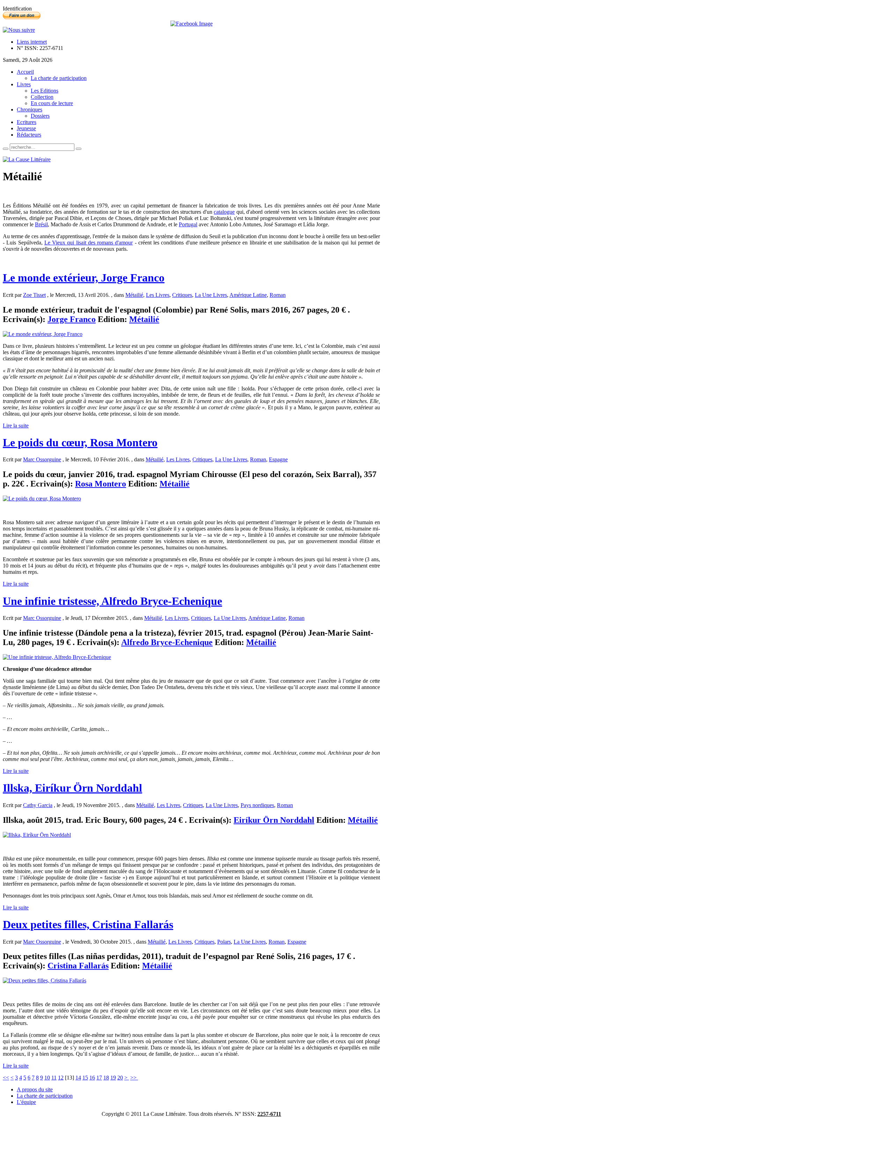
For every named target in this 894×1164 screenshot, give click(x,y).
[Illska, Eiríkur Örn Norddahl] (37, 835)
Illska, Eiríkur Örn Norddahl (72, 788)
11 (54, 1078)
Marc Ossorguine (42, 459)
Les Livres (157, 295)
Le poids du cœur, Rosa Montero (80, 442)
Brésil (41, 224)
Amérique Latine (248, 295)
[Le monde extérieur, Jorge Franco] (42, 334)
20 (120, 1078)
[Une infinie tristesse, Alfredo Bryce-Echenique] (57, 657)
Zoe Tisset (34, 295)
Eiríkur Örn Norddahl (274, 820)
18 (106, 1078)
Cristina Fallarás (78, 965)
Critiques (182, 295)
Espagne (278, 459)
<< (6, 1078)
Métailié (134, 295)
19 (113, 1078)
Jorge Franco (71, 319)
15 (85, 1078)
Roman (278, 295)
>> (134, 1078)
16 (92, 1078)
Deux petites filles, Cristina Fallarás (88, 924)
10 (47, 1078)
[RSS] (19, 30)
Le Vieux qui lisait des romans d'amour (88, 243)
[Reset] (78, 149)
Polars (224, 942)
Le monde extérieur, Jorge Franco (83, 277)
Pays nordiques (257, 805)
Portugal (188, 224)
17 (99, 1078)
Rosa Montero (100, 483)
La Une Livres (211, 295)
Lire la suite (16, 426)
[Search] (5, 149)
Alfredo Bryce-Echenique (167, 642)
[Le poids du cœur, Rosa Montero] (42, 499)
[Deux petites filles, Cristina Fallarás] (44, 980)
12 (61, 1078)
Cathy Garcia (37, 805)
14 (78, 1078)
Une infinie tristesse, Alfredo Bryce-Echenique (112, 601)
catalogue (224, 212)
